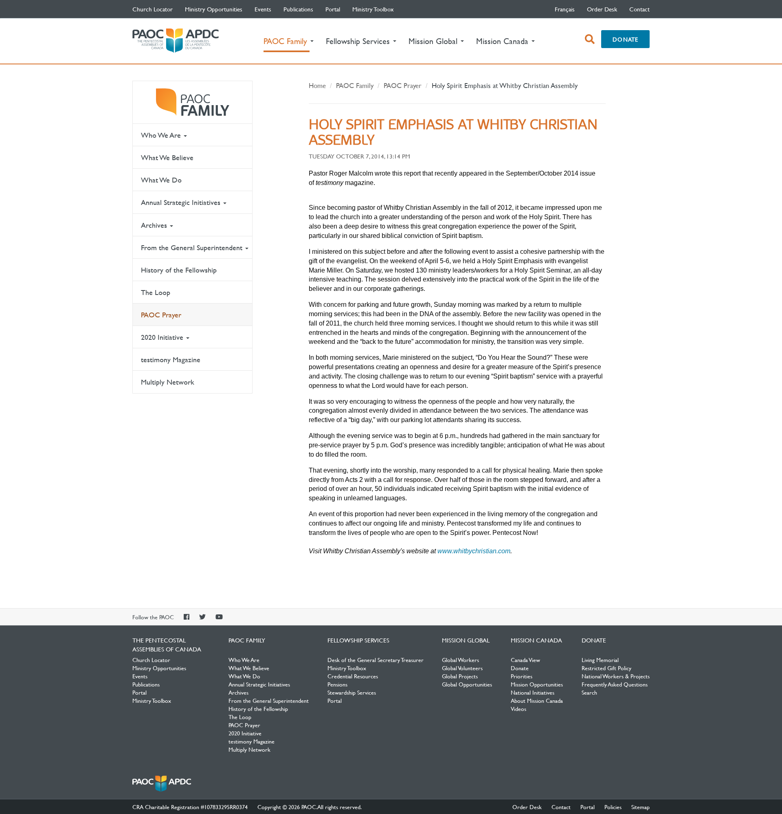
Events (263, 9)
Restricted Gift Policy (606, 667)
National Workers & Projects (616, 676)
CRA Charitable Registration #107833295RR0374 (190, 806)
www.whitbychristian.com (473, 551)
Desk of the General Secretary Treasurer (375, 659)
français (565, 9)
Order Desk (602, 9)
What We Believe (167, 157)
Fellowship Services (358, 640)
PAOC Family (192, 102)
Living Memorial (600, 659)
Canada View (525, 659)
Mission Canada (536, 640)
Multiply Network (167, 382)
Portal (332, 9)
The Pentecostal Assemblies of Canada (175, 41)
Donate (625, 39)
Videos (518, 708)
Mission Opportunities (537, 684)
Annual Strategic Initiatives (181, 202)
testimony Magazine (170, 359)
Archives (155, 225)
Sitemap (640, 806)
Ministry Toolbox (373, 9)
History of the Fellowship (179, 270)
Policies (613, 806)
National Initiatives (532, 692)
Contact (639, 9)
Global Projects (460, 676)
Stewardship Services (351, 692)
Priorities (521, 676)
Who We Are (162, 135)
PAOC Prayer (161, 314)
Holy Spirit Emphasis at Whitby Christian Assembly (505, 85)
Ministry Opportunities (213, 9)
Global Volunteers (462, 667)
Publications (298, 9)
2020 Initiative (163, 337)
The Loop (155, 292)
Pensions (337, 684)
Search (589, 692)
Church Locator (152, 9)
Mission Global (466, 640)
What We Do (161, 180)
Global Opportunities (467, 684)
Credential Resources (352, 676)
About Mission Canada (537, 700)
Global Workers (460, 659)
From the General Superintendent (192, 247)
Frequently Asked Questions (615, 684)
